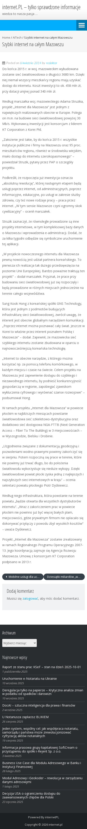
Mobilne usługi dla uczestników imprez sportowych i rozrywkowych (26, 577)
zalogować (30, 598)
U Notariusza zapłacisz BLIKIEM (25, 717)
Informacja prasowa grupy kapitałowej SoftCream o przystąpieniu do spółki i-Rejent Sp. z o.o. (39, 749)
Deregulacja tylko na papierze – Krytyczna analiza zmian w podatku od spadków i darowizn (42, 692)
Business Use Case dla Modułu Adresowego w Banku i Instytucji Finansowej (41, 765)
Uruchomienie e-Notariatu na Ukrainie (29, 678)
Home (6, 37)
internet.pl (55, 825)
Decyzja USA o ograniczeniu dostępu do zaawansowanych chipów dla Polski (31, 795)
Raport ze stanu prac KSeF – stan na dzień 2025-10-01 (41, 667)
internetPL (52, 817)
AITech (17, 37)
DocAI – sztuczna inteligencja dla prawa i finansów (38, 705)
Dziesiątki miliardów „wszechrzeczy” (66, 577)
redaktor (51, 63)
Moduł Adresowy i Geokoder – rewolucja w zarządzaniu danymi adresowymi (42, 780)
